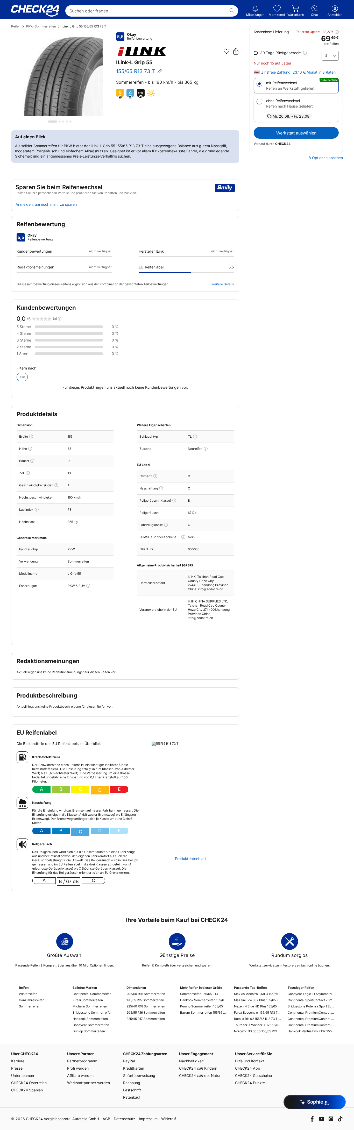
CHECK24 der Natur (200, 1075)
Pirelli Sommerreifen (88, 1000)
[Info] (31, 436)
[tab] (52, 121)
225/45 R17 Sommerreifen (145, 1019)
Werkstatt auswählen (296, 133)
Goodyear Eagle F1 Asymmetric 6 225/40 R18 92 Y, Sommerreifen (311, 994)
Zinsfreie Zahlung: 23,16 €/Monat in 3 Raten (298, 72)
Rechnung (131, 1083)
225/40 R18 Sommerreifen (145, 1006)
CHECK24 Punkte (250, 1083)
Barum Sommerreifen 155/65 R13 (204, 1012)
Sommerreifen (29, 1006)
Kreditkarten (133, 1068)
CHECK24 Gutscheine (253, 1075)
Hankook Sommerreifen (90, 1019)
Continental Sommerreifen (92, 994)
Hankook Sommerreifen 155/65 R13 (204, 1000)
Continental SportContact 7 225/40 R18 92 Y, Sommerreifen (311, 1000)
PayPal (129, 1061)
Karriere (17, 1061)
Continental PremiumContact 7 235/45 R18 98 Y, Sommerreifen (311, 1025)
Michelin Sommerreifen (90, 1006)
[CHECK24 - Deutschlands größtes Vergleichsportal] (35, 11)
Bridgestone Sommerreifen (92, 1012)
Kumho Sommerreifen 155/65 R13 (204, 1006)
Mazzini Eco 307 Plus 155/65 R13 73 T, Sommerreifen (257, 1000)
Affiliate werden (80, 1075)
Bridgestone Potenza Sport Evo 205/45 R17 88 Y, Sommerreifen (311, 1006)
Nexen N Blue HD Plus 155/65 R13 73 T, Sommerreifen (257, 1006)
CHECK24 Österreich (29, 1083)
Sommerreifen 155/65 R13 (199, 994)
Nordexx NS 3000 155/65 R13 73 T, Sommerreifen (257, 1031)
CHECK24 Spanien (27, 1090)
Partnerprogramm (82, 1061)
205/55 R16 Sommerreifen (145, 1012)
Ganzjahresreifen (31, 1000)
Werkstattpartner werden (88, 1083)
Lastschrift (132, 1090)
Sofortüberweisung (139, 1075)
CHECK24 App (247, 1068)
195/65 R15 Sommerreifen (145, 1000)
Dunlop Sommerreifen (89, 1031)
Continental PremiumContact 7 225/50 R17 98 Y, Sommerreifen (311, 1012)
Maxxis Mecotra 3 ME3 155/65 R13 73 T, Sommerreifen (257, 994)
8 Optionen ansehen (326, 158)
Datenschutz (124, 1119)
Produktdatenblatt (190, 859)
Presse (17, 1068)
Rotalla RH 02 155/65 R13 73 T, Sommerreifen (257, 1019)
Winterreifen (28, 994)
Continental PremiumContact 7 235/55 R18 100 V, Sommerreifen (311, 1019)
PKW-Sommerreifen (41, 26)
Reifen (15, 26)
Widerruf (168, 1119)
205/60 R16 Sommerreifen (145, 994)
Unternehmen (22, 1075)
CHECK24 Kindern (198, 1068)
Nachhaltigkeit (191, 1061)
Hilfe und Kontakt (249, 1061)
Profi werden (78, 1068)
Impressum (148, 1119)
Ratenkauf (131, 1097)
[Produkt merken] (226, 51)
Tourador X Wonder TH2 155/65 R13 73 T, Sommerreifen (257, 1025)
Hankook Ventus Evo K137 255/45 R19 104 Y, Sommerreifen (311, 1031)
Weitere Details (222, 284)
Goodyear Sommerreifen (91, 1025)
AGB (106, 1119)
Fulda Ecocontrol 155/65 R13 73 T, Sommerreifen (257, 1012)
